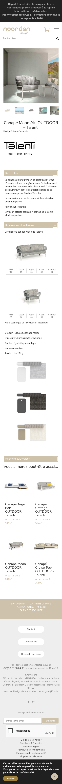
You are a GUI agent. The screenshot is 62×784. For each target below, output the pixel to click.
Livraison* (18, 603)
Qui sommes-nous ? (31, 739)
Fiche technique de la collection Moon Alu (26, 322)
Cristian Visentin (19, 131)
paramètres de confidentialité (18, 772)
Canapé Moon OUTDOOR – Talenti (15, 567)
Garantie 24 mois (40, 603)
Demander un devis (31, 654)
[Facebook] (29, 702)
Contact (31, 629)
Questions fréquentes (31, 743)
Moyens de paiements (31, 756)
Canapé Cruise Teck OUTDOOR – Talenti (44, 569)
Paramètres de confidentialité (31, 753)
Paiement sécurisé (31, 610)
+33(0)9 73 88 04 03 (14, 668)
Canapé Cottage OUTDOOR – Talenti (44, 509)
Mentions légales (31, 746)
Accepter (10, 778)
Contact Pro (31, 641)
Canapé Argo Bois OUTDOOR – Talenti (15, 509)
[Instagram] (33, 702)
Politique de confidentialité (31, 749)
